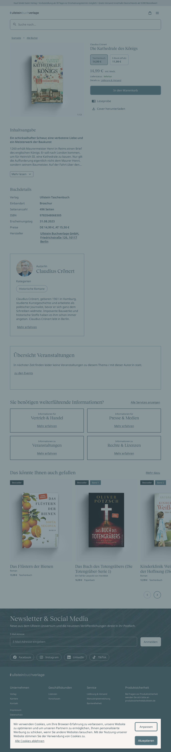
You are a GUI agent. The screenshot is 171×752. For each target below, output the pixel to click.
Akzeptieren (146, 740)
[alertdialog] (85, 734)
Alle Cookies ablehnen (29, 741)
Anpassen (146, 727)
